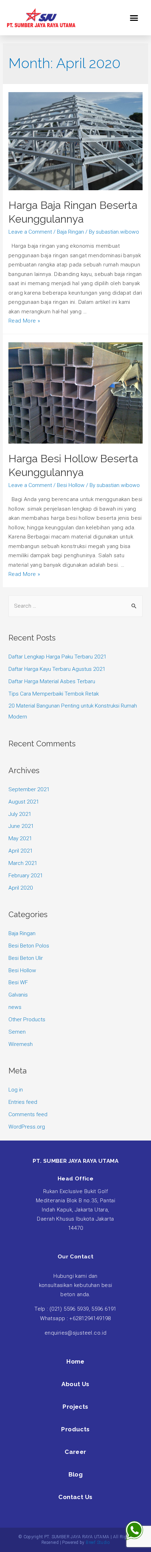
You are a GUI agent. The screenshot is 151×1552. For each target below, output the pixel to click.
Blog (75, 1474)
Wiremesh (20, 1044)
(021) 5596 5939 (69, 1309)
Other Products (26, 1019)
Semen (17, 1032)
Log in (15, 1090)
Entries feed (22, 1102)
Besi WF (18, 982)
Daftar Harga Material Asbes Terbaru (51, 681)
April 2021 (20, 851)
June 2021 (21, 826)
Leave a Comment (30, 232)
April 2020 (20, 888)
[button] (134, 17)
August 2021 (23, 802)
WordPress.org (26, 1127)
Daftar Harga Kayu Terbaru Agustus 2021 (57, 669)
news (14, 1007)
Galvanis (18, 995)
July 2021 (20, 814)
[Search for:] (75, 606)
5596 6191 (103, 1309)
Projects (75, 1406)
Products (75, 1429)
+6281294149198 (90, 1318)
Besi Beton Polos (28, 946)
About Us (75, 1384)
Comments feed (27, 1114)
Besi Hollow (71, 485)
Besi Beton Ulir (25, 958)
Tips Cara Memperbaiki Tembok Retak (53, 694)
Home (75, 1361)
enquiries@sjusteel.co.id (75, 1333)
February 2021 (25, 875)
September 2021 (29, 789)
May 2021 (20, 838)
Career (75, 1451)
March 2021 (23, 863)
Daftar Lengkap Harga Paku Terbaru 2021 (57, 657)
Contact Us (75, 1496)
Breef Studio (98, 1542)
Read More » (24, 321)
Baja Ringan (70, 232)
